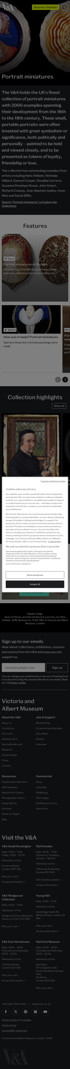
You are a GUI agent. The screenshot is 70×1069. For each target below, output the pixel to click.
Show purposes (35, 575)
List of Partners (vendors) (18, 563)
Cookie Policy (54, 541)
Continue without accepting (53, 481)
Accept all (35, 584)
